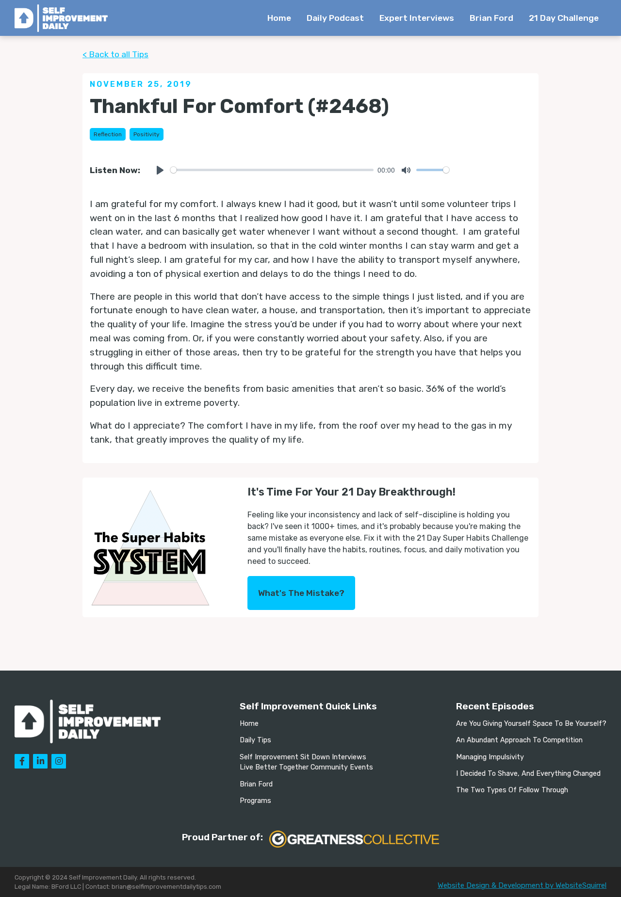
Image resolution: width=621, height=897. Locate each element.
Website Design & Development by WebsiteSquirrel (522, 885)
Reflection (108, 134)
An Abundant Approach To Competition (519, 740)
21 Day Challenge (564, 18)
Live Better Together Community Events (306, 767)
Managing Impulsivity (490, 757)
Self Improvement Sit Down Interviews (303, 757)
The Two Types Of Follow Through (512, 790)
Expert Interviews (416, 18)
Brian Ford (491, 18)
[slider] (272, 170)
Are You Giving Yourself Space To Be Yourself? (531, 724)
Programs (255, 801)
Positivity (146, 134)
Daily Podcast (335, 18)
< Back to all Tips (115, 54)
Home (279, 18)
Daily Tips (255, 740)
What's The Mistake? (301, 593)
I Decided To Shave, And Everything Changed (528, 773)
